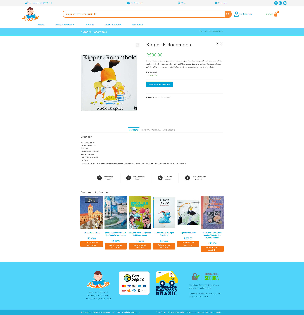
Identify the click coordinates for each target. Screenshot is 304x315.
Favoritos (222, 3)
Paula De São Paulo (92, 233)
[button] (137, 45)
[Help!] (179, 3)
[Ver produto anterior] (217, 43)
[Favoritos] (216, 3)
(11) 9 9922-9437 (103, 295)
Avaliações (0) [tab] (169, 130)
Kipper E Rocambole (216, 31)
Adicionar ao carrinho (159, 84)
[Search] (228, 14)
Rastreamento (137, 3)
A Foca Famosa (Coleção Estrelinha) (164, 234)
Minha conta (245, 14)
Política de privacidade (195, 312)
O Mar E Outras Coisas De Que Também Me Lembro (115, 234)
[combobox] (144, 14)
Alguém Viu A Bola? (188, 233)
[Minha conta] (236, 14)
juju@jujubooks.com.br (101, 298)
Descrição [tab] (133, 130)
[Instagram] (280, 3)
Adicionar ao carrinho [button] (91, 244)
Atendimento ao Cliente (214, 312)
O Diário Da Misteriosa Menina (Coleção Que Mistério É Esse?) (212, 235)
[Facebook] (285, 3)
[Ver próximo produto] (221, 43)
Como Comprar (162, 312)
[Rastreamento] (128, 3)
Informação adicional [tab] (151, 130)
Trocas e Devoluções (177, 312)
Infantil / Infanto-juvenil (162, 97)
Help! (183, 3)
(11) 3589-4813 (102, 292)
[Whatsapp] (276, 3)
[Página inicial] (201, 31)
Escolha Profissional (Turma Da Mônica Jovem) (140, 234)
